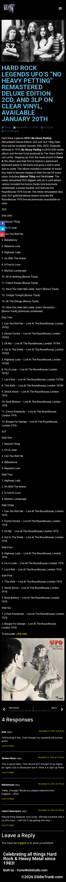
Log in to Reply (8, 746)
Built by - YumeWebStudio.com (25, 870)
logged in (23, 842)
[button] (60, 8)
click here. (22, 633)
